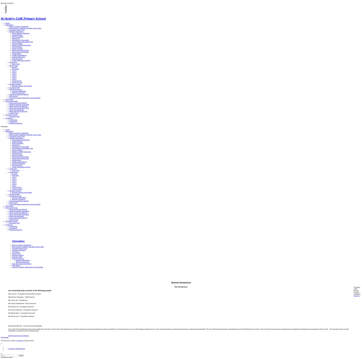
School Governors (16, 89)
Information (9, 25)
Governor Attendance (19, 91)
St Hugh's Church (12, 115)
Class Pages (14, 65)
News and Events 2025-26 (18, 106)
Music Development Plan (20, 50)
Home (8, 23)
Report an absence (16, 123)
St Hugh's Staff (14, 88)
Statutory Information (16, 32)
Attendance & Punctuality (20, 40)
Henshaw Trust (15, 116)
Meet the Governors (18, 93)
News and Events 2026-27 (18, 103)
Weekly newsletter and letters (19, 104)
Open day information (17, 110)
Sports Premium (17, 48)
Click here (19, 340)
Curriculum (13, 62)
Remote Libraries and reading (22, 86)
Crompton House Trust (17, 30)
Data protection (17, 59)
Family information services (21, 60)
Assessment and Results (20, 52)
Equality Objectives (18, 57)
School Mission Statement (21, 33)
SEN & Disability (17, 37)
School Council (17, 82)
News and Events (12, 101)
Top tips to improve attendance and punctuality (25, 98)
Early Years (16, 64)
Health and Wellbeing (19, 55)
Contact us (9, 118)
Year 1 (14, 71)
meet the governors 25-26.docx (18, 336)
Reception (15, 69)
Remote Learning (15, 84)
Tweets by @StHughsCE (16, 349)
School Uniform (17, 43)
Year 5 (14, 77)
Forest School (16, 81)
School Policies (17, 35)
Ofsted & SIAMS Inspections (21, 45)
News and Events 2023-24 (18, 111)
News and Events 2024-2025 (19, 108)
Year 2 (14, 72)
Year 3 (14, 74)
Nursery (14, 67)
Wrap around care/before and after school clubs (25, 28)
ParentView (13, 120)
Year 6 (14, 79)
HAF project (14, 96)
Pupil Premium (17, 47)
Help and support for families (19, 94)
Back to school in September (19, 26)
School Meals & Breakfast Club (22, 42)
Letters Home (14, 113)
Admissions (16, 38)
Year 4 (14, 76)
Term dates (9, 99)
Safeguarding (16, 54)
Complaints (13, 121)
